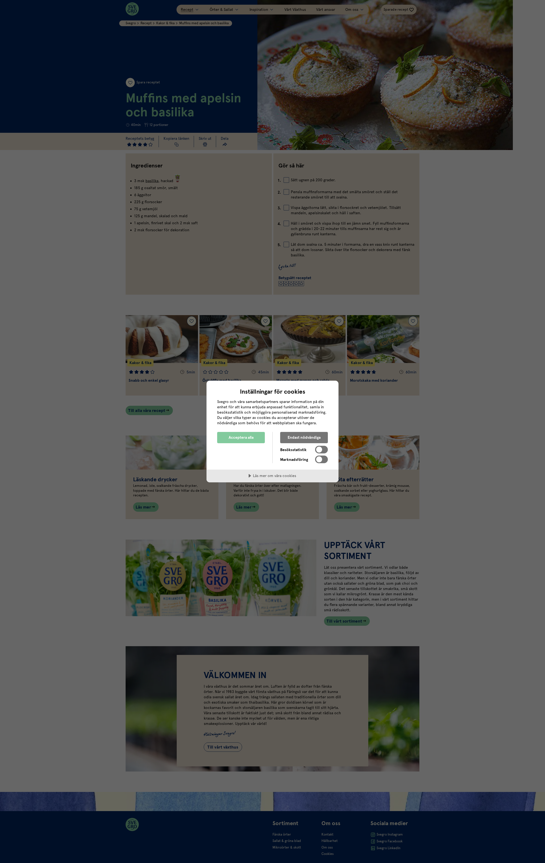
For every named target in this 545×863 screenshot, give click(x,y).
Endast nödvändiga (304, 437)
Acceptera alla (241, 437)
